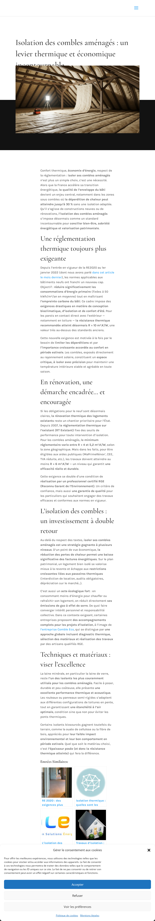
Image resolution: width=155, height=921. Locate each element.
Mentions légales (89, 915)
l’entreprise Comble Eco (57, 629)
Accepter (78, 884)
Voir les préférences (77, 907)
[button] (149, 850)
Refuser (77, 896)
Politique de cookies (67, 915)
